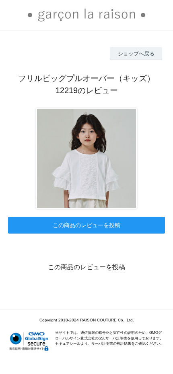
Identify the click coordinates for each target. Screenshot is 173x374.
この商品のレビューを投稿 (86, 225)
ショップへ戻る (136, 54)
